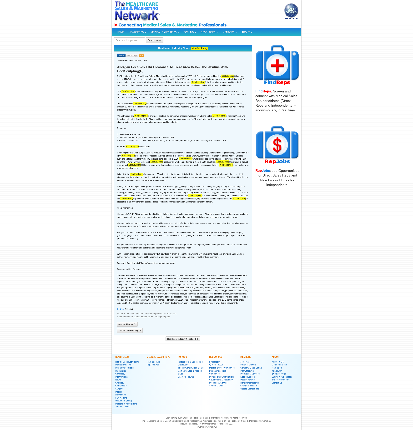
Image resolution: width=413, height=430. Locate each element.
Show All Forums (186, 376)
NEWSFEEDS (136, 32)
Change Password (248, 385)
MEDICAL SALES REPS (164, 32)
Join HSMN (245, 361)
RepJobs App (153, 364)
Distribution (120, 394)
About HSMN (278, 361)
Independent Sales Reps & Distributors (190, 363)
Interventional (121, 376)
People (118, 391)
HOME (120, 32)
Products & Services (219, 382)
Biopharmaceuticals (124, 367)
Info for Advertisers (281, 379)
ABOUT (246, 32)
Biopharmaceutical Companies (218, 372)
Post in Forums (247, 379)
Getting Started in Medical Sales (190, 372)
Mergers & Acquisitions (126, 403)
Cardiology (120, 373)
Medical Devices (123, 364)
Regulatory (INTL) (123, 400)
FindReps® (214, 361)
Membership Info (279, 364)
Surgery (119, 388)
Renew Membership (249, 382)
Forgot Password (248, 364)
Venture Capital (122, 406)
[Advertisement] (222, 12)
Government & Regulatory (221, 379)
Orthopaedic (121, 385)
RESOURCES (208, 32)
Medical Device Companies (222, 367)
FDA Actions (121, 397)
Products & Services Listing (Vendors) (250, 375)
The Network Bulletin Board (190, 367)
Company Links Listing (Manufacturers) (251, 369)
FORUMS (189, 32)
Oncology (119, 382)
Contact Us (277, 382)
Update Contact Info (249, 388)
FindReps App (153, 361)
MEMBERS (229, 32)
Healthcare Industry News (127, 361)
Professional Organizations (221, 376)
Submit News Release (282, 376)
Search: (126, 324)
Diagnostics (120, 370)
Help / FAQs (217, 364)
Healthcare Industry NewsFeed (182, 338)
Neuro (118, 379)
